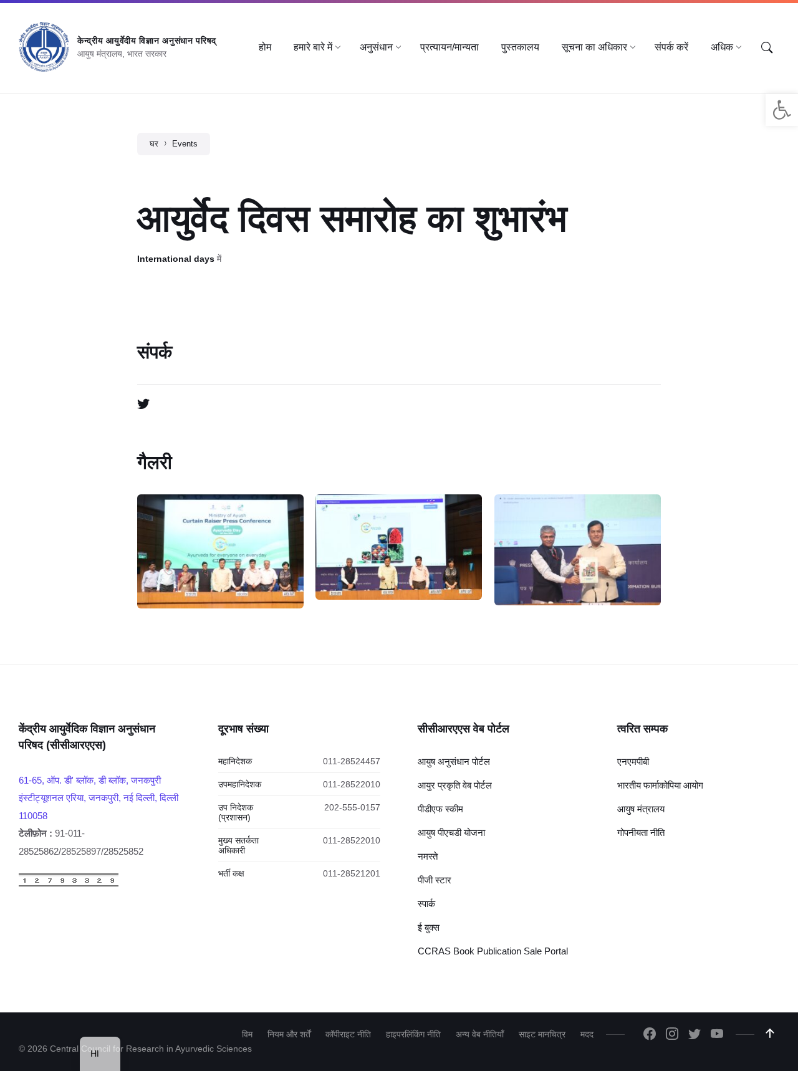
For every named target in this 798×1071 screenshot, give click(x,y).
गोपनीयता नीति (641, 832)
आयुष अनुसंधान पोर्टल (454, 761)
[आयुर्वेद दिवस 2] (220, 551)
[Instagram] (672, 1035)
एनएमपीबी (633, 761)
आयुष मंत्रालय (641, 809)
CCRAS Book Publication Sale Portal (493, 951)
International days (175, 259)
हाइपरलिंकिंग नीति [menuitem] (413, 1034)
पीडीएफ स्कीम (440, 809)
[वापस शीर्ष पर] (770, 1033)
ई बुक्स (429, 927)
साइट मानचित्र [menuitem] (542, 1034)
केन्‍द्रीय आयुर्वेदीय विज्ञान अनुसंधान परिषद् (146, 41)
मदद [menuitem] (587, 1034)
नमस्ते (428, 856)
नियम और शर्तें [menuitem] (288, 1034)
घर (154, 143)
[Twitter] (694, 1035)
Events (185, 143)
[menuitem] (265, 47)
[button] (782, 110)
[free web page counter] (68, 883)
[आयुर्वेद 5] (398, 547)
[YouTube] (717, 1035)
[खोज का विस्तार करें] (766, 48)
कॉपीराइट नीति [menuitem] (348, 1034)
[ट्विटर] (143, 404)
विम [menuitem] (247, 1034)
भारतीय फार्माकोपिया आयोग (660, 785)
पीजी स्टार (434, 880)
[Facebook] (649, 1035)
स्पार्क (426, 903)
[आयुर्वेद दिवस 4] (577, 549)
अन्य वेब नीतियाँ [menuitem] (480, 1034)
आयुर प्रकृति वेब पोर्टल (455, 785)
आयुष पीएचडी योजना (451, 832)
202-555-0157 (352, 807)
